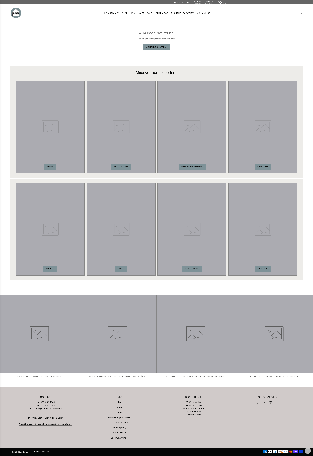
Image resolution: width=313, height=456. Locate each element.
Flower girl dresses (192, 166)
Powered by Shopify (41, 451)
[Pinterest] (270, 402)
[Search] (290, 13)
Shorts (50, 268)
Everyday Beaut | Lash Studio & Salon (45, 417)
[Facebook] (258, 402)
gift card (263, 268)
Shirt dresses (121, 166)
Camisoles (262, 166)
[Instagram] (264, 402)
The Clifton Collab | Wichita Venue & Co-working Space (45, 424)
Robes (121, 268)
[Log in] (296, 13)
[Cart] (302, 13)
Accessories (192, 268)
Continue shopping (156, 47)
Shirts (50, 166)
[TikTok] (277, 402)
